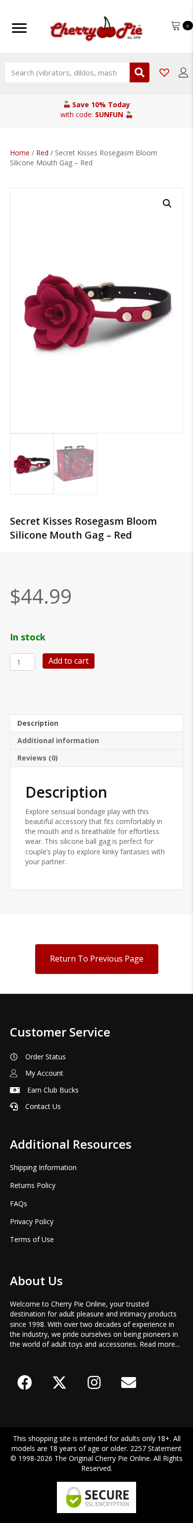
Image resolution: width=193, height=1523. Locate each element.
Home (20, 152)
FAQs (18, 1203)
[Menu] (19, 28)
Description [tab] (37, 723)
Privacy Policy (31, 1221)
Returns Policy (32, 1185)
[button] (167, 203)
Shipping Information (43, 1167)
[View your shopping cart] (177, 24)
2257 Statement (156, 1448)
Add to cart (68, 660)
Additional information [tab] (58, 740)
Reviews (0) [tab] (37, 757)
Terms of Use (32, 1239)
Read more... (160, 1344)
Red (42, 152)
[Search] (139, 72)
